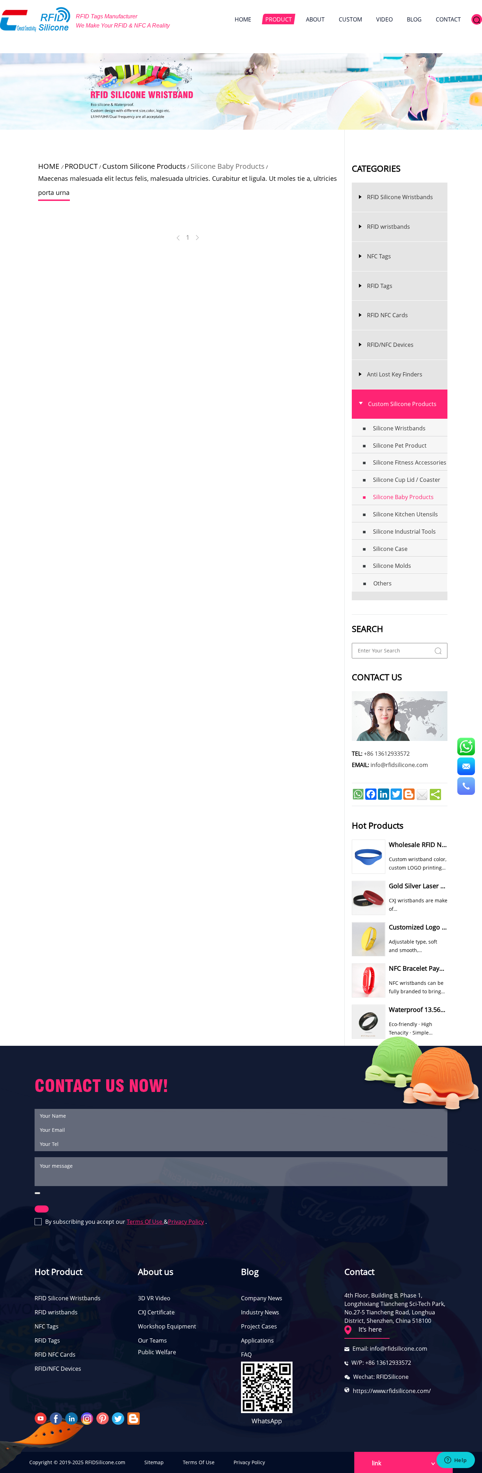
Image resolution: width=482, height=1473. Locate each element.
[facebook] (57, 1418)
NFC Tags (47, 1326)
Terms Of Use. (145, 1222)
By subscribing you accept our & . (126, 1222)
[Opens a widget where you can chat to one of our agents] (455, 1460)
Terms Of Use (199, 1462)
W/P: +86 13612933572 (381, 1363)
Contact (359, 1271)
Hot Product (58, 1271)
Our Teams (152, 1340)
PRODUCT (278, 19)
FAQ (246, 1354)
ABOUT (315, 19)
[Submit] (37, 1193)
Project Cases (259, 1326)
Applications (257, 1340)
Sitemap (154, 1462)
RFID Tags (47, 1340)
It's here (370, 1329)
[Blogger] (134, 1418)
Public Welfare (157, 1352)
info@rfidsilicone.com (399, 765)
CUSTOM (350, 19)
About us (155, 1271)
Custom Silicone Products (144, 166)
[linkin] (72, 1418)
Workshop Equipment (167, 1326)
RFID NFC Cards (55, 1354)
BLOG (414, 19)
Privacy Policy (186, 1222)
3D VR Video (154, 1298)
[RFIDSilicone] (35, 19)
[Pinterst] (103, 1418)
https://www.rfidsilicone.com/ (392, 1391)
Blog (250, 1271)
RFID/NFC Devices (58, 1369)
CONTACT (448, 19)
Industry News (260, 1312)
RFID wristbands (56, 1312)
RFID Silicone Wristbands (68, 1298)
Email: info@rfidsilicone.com (390, 1348)
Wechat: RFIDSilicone (381, 1377)
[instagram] (88, 1418)
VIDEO (384, 19)
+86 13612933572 (387, 753)
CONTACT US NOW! (101, 1086)
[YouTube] (41, 1418)
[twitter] (119, 1418)
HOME (243, 19)
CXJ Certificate (156, 1312)
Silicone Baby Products (228, 166)
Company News (261, 1298)
